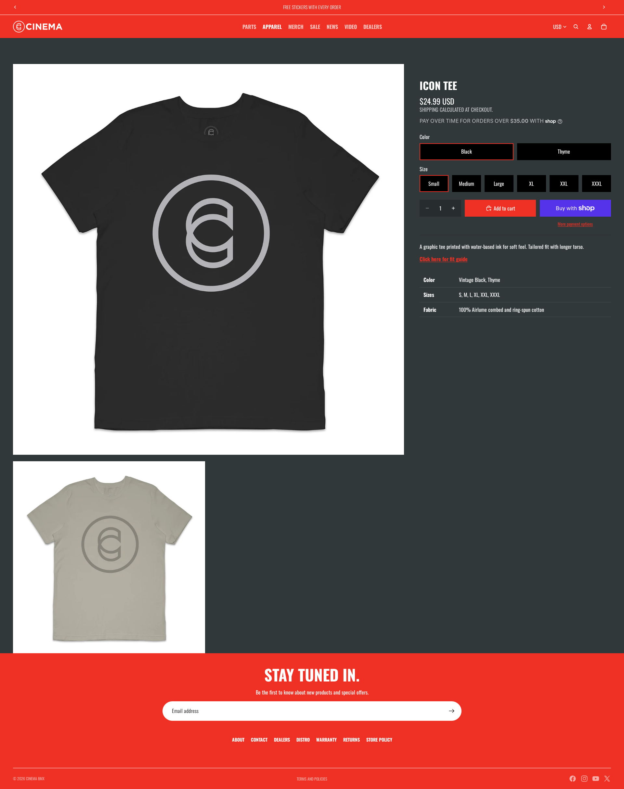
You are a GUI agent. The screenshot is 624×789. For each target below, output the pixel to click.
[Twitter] (607, 779)
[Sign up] (452, 711)
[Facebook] (573, 779)
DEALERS (282, 739)
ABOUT (238, 739)
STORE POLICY (379, 739)
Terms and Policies (312, 779)
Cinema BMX (35, 778)
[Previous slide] (15, 7)
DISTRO (303, 739)
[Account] (589, 26)
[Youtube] (596, 779)
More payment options (575, 224)
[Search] (576, 26)
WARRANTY (326, 739)
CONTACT (259, 739)
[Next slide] (604, 7)
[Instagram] (584, 779)
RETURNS (351, 739)
